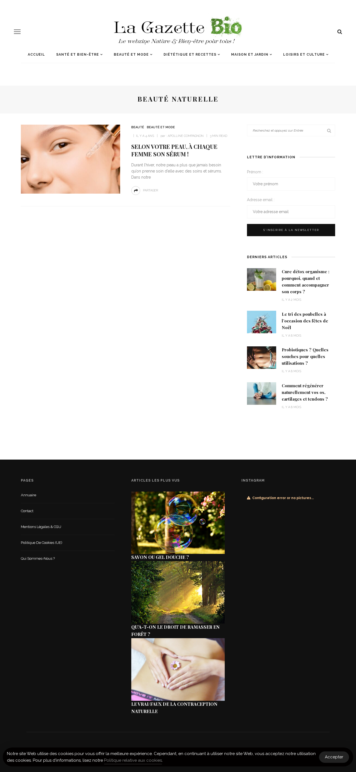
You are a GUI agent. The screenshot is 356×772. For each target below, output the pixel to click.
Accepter (334, 756)
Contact (27, 511)
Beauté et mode (131, 54)
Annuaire (28, 495)
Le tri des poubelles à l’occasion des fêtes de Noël (305, 320)
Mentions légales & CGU (41, 527)
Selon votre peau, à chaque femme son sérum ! (174, 150)
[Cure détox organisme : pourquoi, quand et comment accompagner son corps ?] (261, 279)
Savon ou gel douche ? (160, 557)
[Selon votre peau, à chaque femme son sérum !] (70, 158)
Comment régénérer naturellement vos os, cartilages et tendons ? (305, 392)
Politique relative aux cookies (133, 760)
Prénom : (255, 172)
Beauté (137, 127)
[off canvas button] (17, 31)
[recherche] (340, 32)
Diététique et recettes (190, 54)
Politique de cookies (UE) (41, 543)
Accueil (36, 54)
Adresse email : (261, 200)
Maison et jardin (249, 54)
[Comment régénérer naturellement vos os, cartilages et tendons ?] (261, 393)
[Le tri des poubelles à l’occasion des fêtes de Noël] (261, 321)
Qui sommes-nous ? (38, 558)
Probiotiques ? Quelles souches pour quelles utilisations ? (305, 356)
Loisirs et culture (304, 54)
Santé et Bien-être (77, 54)
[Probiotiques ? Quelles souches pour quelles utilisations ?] (261, 357)
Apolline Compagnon (186, 136)
